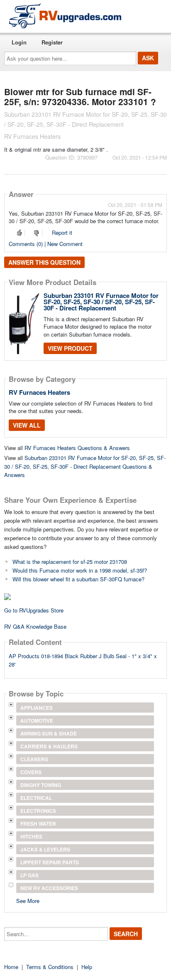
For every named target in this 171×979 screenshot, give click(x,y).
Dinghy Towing (40, 785)
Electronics (38, 810)
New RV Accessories (49, 888)
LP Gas (29, 875)
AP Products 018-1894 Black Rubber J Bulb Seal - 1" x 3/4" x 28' (83, 660)
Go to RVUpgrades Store (34, 610)
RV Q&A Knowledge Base (35, 626)
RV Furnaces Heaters (39, 392)
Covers (31, 772)
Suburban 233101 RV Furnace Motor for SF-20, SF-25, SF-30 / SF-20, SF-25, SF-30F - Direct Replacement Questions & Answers (85, 466)
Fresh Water (38, 823)
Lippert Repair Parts (49, 862)
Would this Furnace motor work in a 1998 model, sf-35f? (79, 570)
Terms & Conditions (49, 967)
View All (27, 425)
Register (52, 42)
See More (27, 900)
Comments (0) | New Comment (46, 244)
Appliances (36, 707)
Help (86, 967)
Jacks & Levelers (45, 849)
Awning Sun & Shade (48, 733)
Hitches (31, 836)
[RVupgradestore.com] (65, 16)
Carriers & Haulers (49, 746)
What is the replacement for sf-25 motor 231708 (69, 562)
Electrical (36, 798)
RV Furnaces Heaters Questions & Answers (77, 448)
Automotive (36, 720)
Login (19, 42)
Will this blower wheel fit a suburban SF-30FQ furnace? (78, 579)
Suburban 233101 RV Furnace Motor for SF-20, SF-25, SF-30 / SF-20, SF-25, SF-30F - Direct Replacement (101, 301)
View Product (70, 348)
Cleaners (34, 759)
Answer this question (44, 262)
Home (11, 967)
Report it (62, 232)
